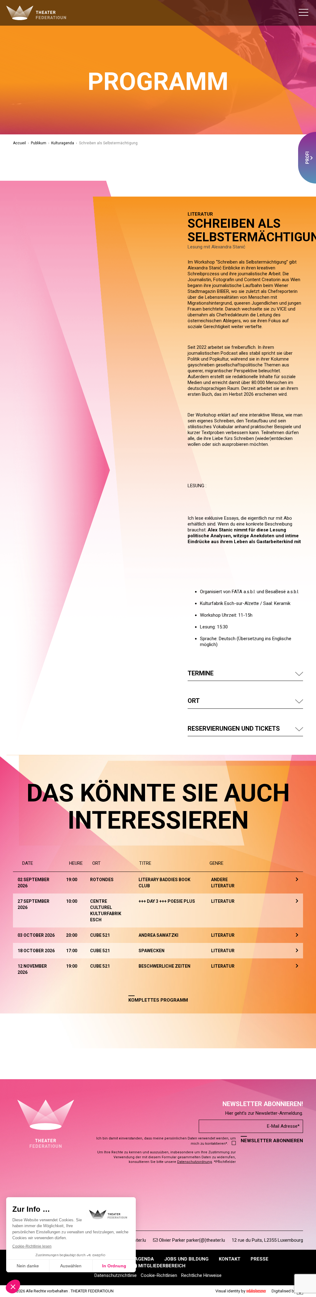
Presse (259, 1259)
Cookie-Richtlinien (159, 1275)
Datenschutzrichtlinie (115, 1275)
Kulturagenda (62, 143)
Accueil (19, 143)
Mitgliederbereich (161, 1266)
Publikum (38, 143)
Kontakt (229, 1259)
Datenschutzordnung (194, 1162)
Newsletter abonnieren (272, 1140)
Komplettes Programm (158, 1000)
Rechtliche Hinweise (201, 1275)
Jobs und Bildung (186, 1259)
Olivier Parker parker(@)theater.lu (191, 1240)
